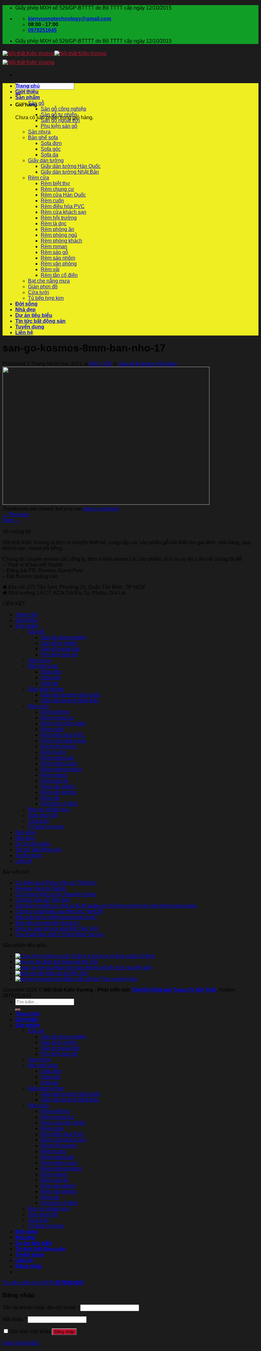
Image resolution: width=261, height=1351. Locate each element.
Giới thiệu (27, 91)
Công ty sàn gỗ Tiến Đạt (42, 900)
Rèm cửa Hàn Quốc (63, 195)
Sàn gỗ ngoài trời (60, 120)
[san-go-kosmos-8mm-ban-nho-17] (106, 503)
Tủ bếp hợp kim (46, 298)
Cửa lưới (38, 292)
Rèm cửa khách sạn (63, 212)
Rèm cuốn (52, 200)
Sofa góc (51, 149)
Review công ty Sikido (40, 888)
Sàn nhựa (39, 131)
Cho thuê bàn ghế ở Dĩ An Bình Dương (59, 934)
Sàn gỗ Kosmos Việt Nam (147, 363)
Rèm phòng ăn (57, 229)
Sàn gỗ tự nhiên (59, 114)
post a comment (101, 508)
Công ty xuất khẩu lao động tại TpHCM (59, 911)
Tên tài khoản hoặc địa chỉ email (41, 1307)
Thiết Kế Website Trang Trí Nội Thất (173, 990)
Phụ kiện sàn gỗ (59, 126)
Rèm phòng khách (61, 240)
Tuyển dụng (29, 326)
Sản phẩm (27, 97)
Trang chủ (27, 86)
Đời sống (26, 304)
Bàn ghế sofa (43, 137)
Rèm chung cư (57, 189)
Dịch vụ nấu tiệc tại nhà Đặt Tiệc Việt (56, 928)
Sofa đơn (51, 143)
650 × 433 (100, 363)
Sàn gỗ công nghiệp (63, 109)
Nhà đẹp (25, 309)
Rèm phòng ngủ (59, 235)
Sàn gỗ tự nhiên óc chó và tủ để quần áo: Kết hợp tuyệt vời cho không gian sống (105, 905)
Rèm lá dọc (54, 223)
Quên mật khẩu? (21, 1343)
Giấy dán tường (46, 160)
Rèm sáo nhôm (58, 258)
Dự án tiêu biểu (33, 315)
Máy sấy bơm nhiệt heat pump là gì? (56, 917)
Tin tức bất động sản (40, 321)
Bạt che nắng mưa (49, 281)
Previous (16, 514)
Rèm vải (50, 269)
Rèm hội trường (59, 217)
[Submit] (17, 1010)
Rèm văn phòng (59, 263)
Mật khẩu (14, 1319)
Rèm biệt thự (55, 183)
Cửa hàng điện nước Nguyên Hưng (55, 894)
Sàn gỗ (36, 103)
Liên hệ (24, 332)
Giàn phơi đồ (43, 286)
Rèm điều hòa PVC (63, 206)
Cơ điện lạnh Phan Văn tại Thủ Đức (56, 882)
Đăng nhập (64, 1331)
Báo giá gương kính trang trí (47, 923)
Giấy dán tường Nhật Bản (70, 172)
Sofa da (49, 154)
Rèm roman (54, 246)
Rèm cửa (38, 177)
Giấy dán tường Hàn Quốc (71, 166)
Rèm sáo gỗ (54, 252)
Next (11, 520)
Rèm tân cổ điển (59, 275)
